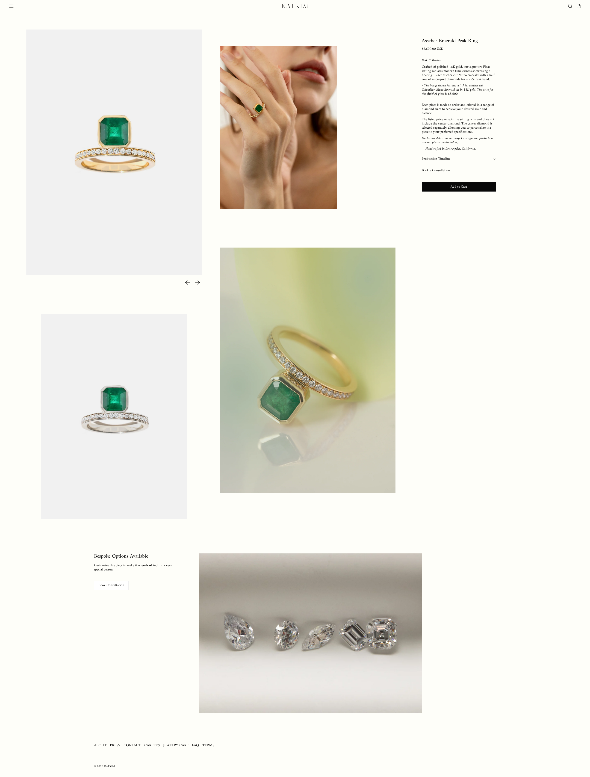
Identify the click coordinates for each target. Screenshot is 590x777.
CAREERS (152, 745)
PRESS (115, 745)
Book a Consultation (436, 170)
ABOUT (100, 745)
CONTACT (132, 745)
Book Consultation (111, 585)
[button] (570, 6)
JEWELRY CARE (176, 745)
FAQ (195, 745)
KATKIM (109, 766)
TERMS (208, 745)
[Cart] (578, 6)
